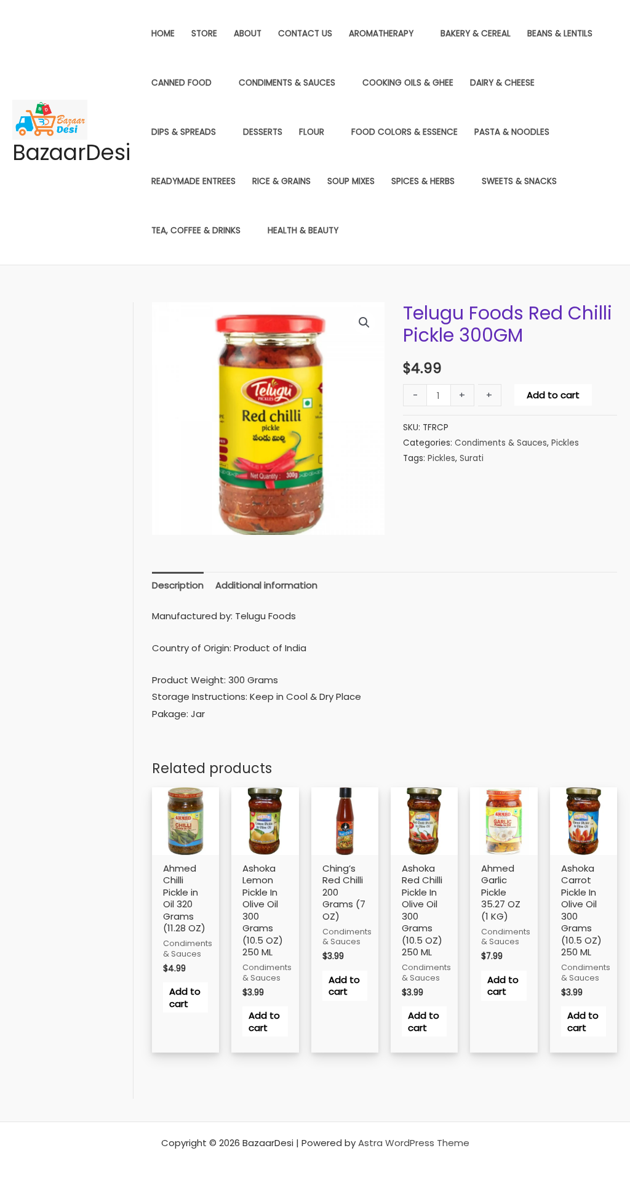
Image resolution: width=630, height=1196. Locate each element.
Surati (472, 458)
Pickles (565, 443)
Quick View (185, 852)
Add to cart (553, 394)
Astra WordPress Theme (413, 1142)
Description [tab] (178, 585)
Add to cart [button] (185, 997)
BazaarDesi (71, 152)
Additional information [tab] (266, 585)
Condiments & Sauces (501, 443)
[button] (364, 322)
